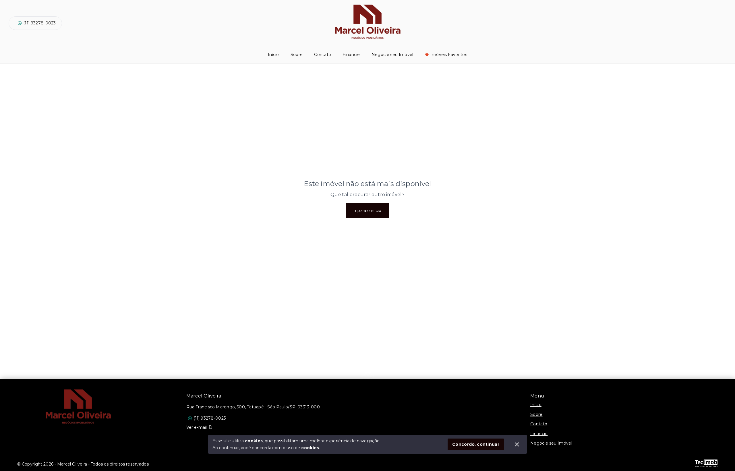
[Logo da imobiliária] (78, 408)
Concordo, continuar (475, 444)
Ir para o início (367, 210)
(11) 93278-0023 (39, 23)
